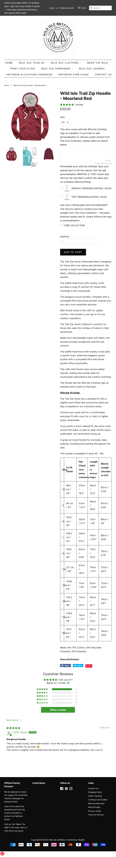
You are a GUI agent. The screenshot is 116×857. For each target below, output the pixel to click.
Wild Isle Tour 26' (32, 62)
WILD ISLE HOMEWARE (56, 68)
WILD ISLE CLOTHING (65, 62)
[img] (13, 728)
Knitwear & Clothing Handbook (29, 74)
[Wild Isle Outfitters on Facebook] (61, 789)
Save (90, 666)
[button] (67, 104)
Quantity (64, 236)
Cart (84, 8)
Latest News (38, 783)
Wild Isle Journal (92, 68)
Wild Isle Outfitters (57, 840)
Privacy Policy (94, 811)
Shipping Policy (95, 792)
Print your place (22, 68)
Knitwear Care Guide (73, 74)
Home (6, 85)
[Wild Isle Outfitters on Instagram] (70, 789)
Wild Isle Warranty (96, 803)
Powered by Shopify (75, 840)
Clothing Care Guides (97, 800)
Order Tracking (95, 796)
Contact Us (103, 74)
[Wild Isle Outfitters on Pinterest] (66, 789)
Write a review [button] (58, 709)
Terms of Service (96, 815)
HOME (9, 62)
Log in (52, 8)
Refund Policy (94, 807)
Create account (67, 8)
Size (62, 117)
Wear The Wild (97, 62)
